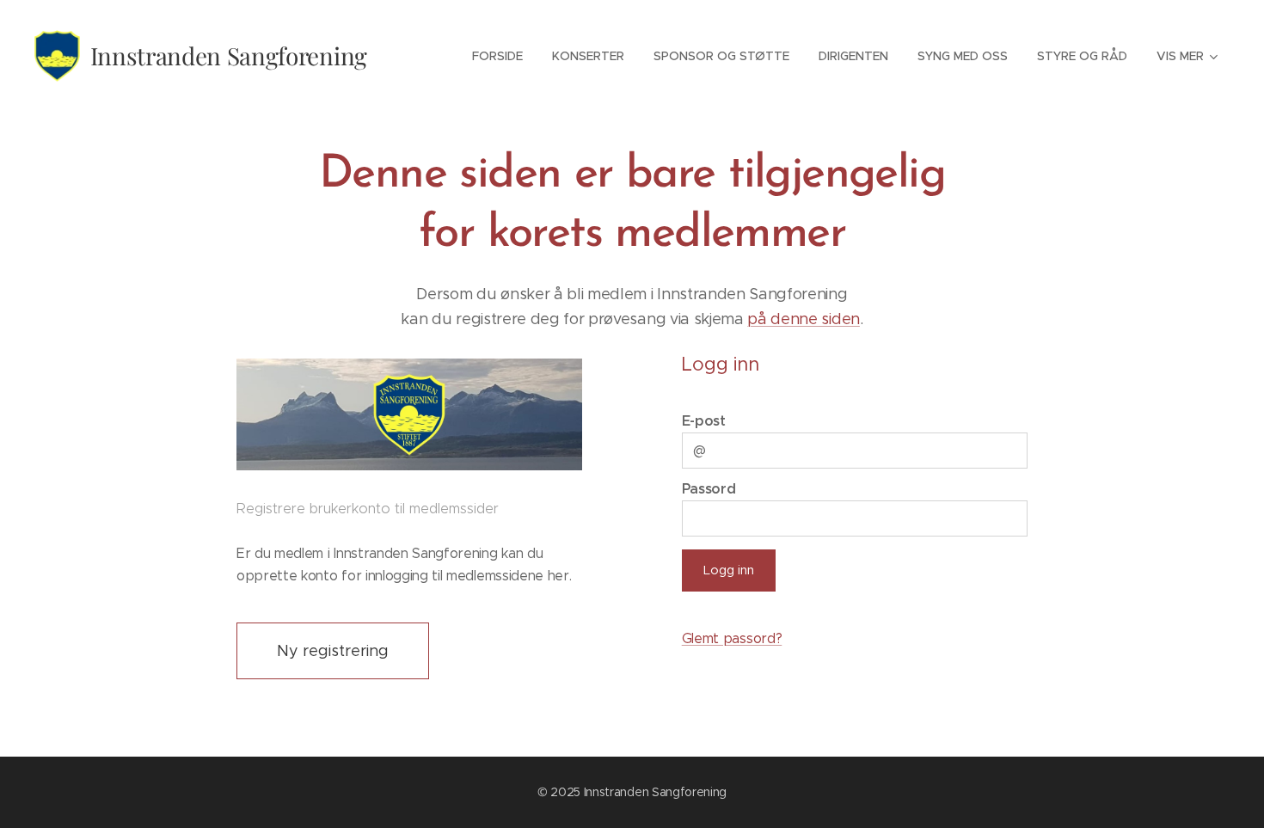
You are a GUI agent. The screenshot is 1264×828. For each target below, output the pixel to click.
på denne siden (803, 319)
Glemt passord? (732, 638)
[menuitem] (497, 55)
